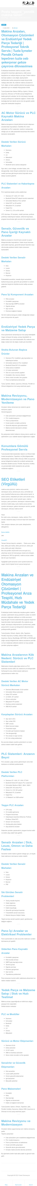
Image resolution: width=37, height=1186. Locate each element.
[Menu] (2, 4)
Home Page (4, 18)
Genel (3, 24)
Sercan (16, 28)
